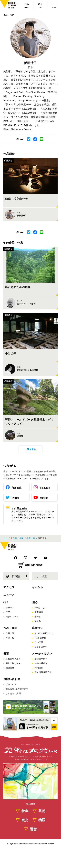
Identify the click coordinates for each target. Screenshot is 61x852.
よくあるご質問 (13, 693)
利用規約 (39, 668)
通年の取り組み (13, 663)
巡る (35, 602)
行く (6, 602)
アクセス (9, 587)
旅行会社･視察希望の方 (17, 689)
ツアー (9, 612)
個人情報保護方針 (43, 672)
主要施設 (39, 612)
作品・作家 (8, 15)
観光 (25, 820)
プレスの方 (11, 684)
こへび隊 (39, 642)
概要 (6, 653)
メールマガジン (42, 653)
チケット (10, 608)
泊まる (38, 621)
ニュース (9, 594)
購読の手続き (41, 659)
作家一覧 (30, 538)
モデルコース (12, 616)
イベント (38, 587)
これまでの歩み (13, 659)
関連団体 (10, 668)
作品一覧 (10, 633)
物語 (42, 820)
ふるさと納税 (41, 647)
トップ (6, 538)
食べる (38, 616)
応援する (38, 627)
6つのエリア (41, 608)
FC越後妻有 (40, 638)
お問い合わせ (12, 679)
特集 (25, 811)
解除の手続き (41, 663)
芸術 (42, 811)
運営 (33, 829)
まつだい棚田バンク (44, 633)
